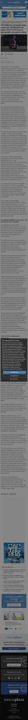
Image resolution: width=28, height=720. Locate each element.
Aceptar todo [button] (14, 372)
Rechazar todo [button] (14, 375)
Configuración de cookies (7, 369)
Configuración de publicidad (8, 365)
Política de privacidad (17, 369)
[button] (14, 379)
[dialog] (14, 360)
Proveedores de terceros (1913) (13, 354)
